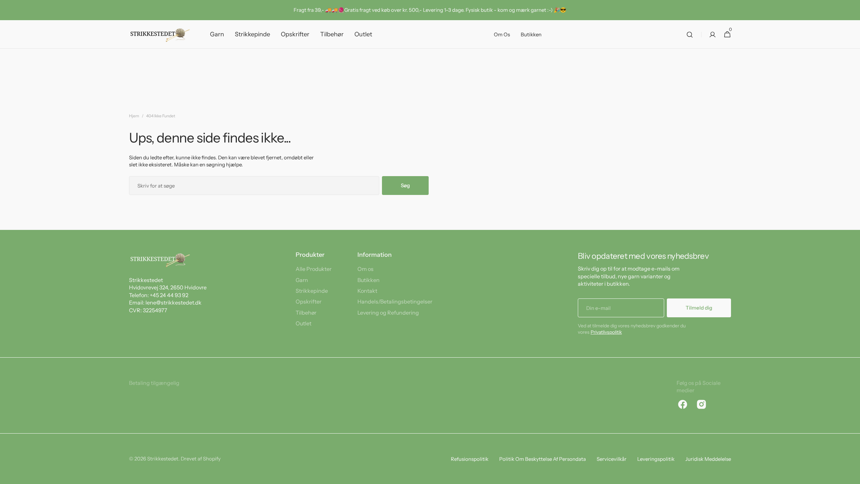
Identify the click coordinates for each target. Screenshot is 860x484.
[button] (689, 34)
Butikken (368, 280)
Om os (365, 269)
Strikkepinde (312, 290)
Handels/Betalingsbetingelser (394, 301)
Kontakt (367, 290)
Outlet (303, 323)
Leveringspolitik (656, 459)
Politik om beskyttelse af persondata (542, 459)
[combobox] (254, 185)
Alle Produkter (314, 269)
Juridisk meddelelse (708, 459)
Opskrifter (308, 301)
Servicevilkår (612, 459)
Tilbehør (306, 312)
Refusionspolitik (469, 459)
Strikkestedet (162, 458)
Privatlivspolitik (606, 332)
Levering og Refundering (388, 312)
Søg (405, 185)
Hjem (134, 115)
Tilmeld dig (699, 308)
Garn (302, 280)
